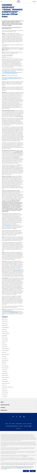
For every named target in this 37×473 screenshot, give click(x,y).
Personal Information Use (19, 467)
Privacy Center (29, 423)
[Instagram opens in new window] (20, 416)
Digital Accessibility (19, 423)
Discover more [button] (18, 410)
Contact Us (13, 423)
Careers (10, 423)
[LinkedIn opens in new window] (24, 416)
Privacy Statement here (17, 270)
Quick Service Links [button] (18, 404)
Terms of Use (24, 423)
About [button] (18, 402)
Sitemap (6, 423)
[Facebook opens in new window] (13, 416)
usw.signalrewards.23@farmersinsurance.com (11, 72)
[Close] (35, 466)
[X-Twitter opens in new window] (16, 416)
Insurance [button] (18, 407)
